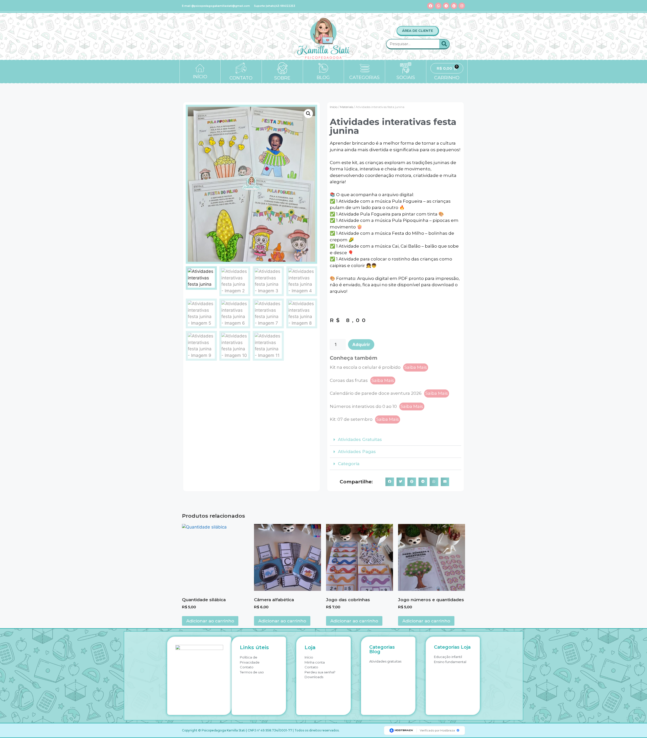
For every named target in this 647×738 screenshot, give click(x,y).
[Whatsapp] (438, 6)
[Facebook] (430, 6)
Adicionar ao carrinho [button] (210, 620)
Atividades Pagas (357, 451)
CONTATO (240, 78)
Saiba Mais (415, 367)
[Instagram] (461, 6)
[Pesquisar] (444, 43)
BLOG (323, 77)
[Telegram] (446, 6)
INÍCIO (200, 77)
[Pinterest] (454, 6)
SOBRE (282, 78)
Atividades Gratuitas (360, 439)
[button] (308, 113)
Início (333, 107)
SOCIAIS (406, 77)
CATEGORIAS (364, 77)
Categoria (348, 463)
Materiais (346, 107)
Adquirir (361, 344)
